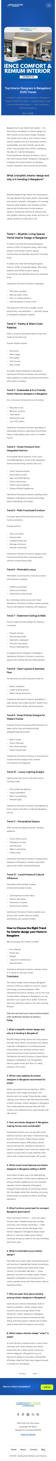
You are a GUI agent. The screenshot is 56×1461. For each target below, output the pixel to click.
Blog (43, 1449)
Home (13, 1449)
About (23, 1449)
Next (35, 1374)
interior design (30, 135)
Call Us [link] (47, 1387)
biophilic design (30, 247)
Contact (33, 1449)
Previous (22, 1374)
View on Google (28, 1434)
